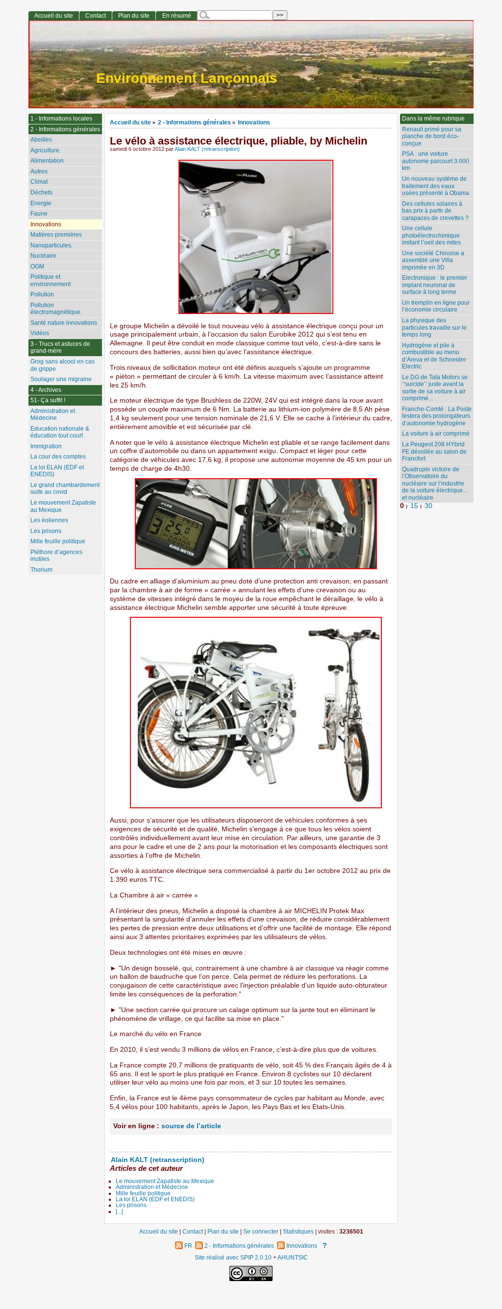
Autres (39, 171)
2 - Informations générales (194, 122)
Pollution (42, 294)
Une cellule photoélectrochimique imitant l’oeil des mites (431, 235)
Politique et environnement (50, 280)
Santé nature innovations (63, 322)
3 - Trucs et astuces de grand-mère (60, 347)
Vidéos (39, 333)
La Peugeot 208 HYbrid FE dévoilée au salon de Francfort (434, 451)
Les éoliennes (49, 520)
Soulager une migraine (61, 379)
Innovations (254, 122)
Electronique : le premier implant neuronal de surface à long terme (434, 284)
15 (414, 505)
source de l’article (191, 1126)
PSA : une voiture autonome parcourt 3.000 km (435, 160)
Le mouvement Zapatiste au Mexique (165, 1181)
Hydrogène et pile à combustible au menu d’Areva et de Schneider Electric (434, 356)
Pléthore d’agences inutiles (56, 556)
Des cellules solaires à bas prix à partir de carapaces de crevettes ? (435, 210)
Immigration (46, 446)
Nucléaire (43, 255)
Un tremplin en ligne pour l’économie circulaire (436, 306)
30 (428, 505)
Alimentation (47, 160)
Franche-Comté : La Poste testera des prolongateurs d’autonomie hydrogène (437, 416)
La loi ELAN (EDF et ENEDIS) (155, 1199)
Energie (40, 203)
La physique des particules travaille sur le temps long (434, 327)
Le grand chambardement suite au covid (65, 489)
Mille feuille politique (143, 1193)
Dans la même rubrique (433, 118)
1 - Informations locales (61, 118)
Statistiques (298, 1231)
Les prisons (131, 1205)
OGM (37, 266)
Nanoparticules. (51, 245)
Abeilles (41, 139)
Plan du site (134, 15)
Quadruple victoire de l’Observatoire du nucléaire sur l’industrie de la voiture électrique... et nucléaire (434, 483)
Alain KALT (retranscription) (207, 149)
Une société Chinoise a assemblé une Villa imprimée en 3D (433, 260)
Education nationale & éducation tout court (59, 432)
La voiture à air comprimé (436, 433)
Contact (95, 15)
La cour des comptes (58, 456)
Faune (39, 213)
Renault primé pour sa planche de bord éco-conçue (431, 136)
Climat (39, 181)
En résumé (176, 15)
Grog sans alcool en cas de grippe (62, 365)
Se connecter (260, 1231)
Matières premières (56, 234)
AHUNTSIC (292, 1257)
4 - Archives (45, 390)
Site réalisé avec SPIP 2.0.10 (233, 1257)
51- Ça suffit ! (47, 400)
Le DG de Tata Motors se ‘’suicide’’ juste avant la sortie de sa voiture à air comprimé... (435, 388)
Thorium (41, 569)
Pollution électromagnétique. (56, 309)
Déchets (41, 192)
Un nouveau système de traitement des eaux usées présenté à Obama (435, 185)
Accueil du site (130, 122)
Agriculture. (45, 150)
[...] (119, 1211)
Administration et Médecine (152, 1187)
